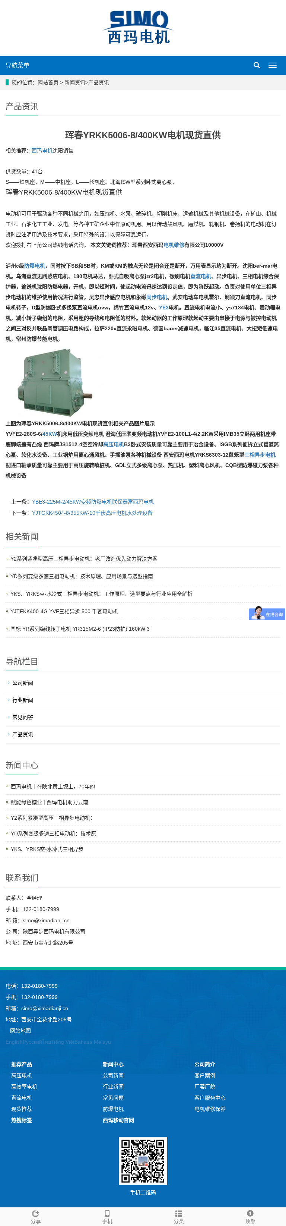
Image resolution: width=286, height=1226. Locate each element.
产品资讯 (98, 82)
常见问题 (113, 1098)
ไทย (46, 1042)
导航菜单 (17, 65)
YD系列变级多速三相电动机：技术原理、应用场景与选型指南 (81, 576)
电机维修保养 (210, 1109)
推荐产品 (21, 1064)
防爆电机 (34, 266)
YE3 (164, 308)
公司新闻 (22, 683)
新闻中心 (113, 1064)
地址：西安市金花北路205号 (39, 1019)
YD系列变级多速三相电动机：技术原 (53, 833)
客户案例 (204, 1075)
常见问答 (22, 717)
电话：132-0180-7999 (32, 986)
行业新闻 (22, 700)
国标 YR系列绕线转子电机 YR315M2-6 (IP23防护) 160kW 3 (80, 629)
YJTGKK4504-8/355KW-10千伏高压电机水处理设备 (92, 513)
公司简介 (204, 1064)
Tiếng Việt (62, 1042)
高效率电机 (24, 1087)
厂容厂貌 (204, 1087)
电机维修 (173, 245)
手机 (107, 1221)
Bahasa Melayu (92, 1042)
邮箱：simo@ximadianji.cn (37, 1008)
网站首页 (48, 82)
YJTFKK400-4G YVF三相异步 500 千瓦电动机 (64, 611)
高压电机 (113, 444)
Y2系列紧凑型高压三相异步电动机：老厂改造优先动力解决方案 (84, 559)
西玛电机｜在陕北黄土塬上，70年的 (53, 787)
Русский (32, 1042)
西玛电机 (42, 151)
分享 (36, 1221)
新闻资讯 (74, 82)
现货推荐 (21, 1109)
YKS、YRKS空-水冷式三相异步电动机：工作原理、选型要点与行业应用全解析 (101, 594)
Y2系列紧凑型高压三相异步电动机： (53, 818)
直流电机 (200, 276)
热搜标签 (21, 1120)
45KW (49, 434)
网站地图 (20, 1031)
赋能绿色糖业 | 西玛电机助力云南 (49, 802)
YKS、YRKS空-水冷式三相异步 (47, 849)
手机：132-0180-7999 (32, 997)
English (14, 1042)
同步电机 (156, 297)
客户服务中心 (210, 1098)
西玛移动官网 (118, 1120)
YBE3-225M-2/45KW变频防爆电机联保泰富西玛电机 (93, 502)
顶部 (250, 1221)
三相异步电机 (260, 455)
